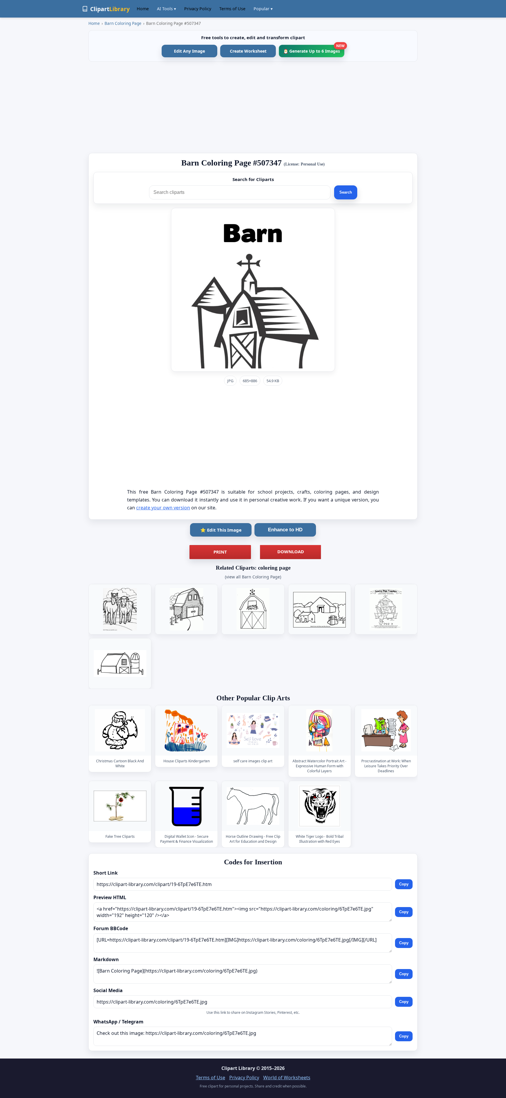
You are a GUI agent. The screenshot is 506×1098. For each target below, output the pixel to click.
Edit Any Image (189, 51)
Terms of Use (232, 8)
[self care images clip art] (253, 730)
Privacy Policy (197, 8)
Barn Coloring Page (123, 23)
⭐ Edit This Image (221, 530)
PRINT (220, 552)
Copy (403, 884)
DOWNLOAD (290, 551)
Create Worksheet (248, 51)
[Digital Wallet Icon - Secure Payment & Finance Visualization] (186, 806)
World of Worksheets (286, 1077)
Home (143, 8)
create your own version (163, 507)
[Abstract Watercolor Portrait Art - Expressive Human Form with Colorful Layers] (319, 730)
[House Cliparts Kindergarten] (186, 730)
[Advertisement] (253, 107)
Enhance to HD (285, 529)
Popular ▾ (263, 8)
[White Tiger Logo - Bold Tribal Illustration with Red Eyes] (319, 806)
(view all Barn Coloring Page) (253, 577)
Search (345, 192)
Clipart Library (238, 1068)
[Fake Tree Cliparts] (120, 806)
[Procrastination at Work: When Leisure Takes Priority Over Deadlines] (386, 730)
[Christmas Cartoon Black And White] (120, 730)
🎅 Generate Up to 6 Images (313, 49)
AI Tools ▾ (166, 8)
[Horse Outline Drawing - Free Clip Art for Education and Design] (253, 806)
